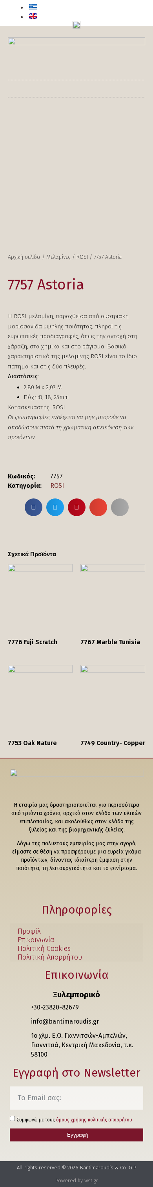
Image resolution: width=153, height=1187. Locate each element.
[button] (134, 13)
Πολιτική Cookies (44, 949)
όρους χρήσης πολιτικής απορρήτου (94, 1120)
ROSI (82, 257)
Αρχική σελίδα (24, 257)
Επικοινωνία (36, 940)
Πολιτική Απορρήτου (50, 957)
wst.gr (91, 1180)
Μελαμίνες (58, 257)
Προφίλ (29, 931)
